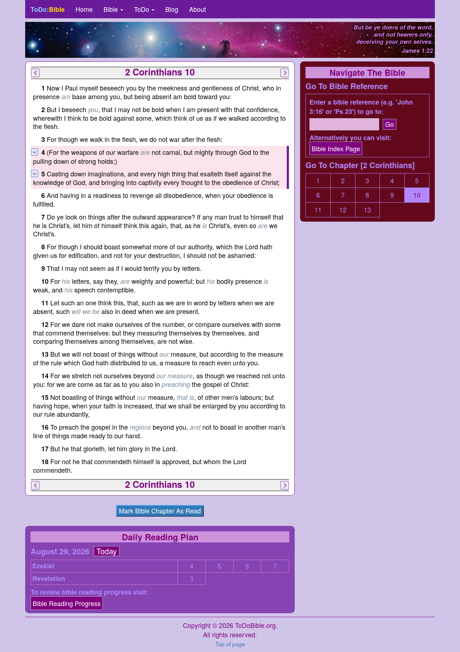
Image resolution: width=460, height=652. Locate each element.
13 (367, 209)
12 (342, 209)
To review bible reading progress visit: (89, 592)
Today (106, 551)
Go (389, 124)
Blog (171, 9)
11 (318, 209)
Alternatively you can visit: (350, 137)
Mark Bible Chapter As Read (160, 510)
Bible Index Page (336, 148)
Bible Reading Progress (67, 603)
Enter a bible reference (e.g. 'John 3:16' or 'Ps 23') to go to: (361, 107)
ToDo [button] (142, 9)
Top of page (230, 644)
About (197, 9)
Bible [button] (112, 9)
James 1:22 (417, 50)
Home (84, 9)
